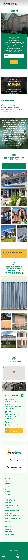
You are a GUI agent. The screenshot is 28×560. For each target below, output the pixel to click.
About (7, 479)
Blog (6, 489)
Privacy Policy (9, 546)
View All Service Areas (15, 430)
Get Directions (10, 408)
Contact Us (9, 529)
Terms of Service (18, 546)
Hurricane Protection (13, 516)
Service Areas (10, 534)
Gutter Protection (11, 505)
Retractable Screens (12, 510)
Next (13, 62)
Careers (8, 484)
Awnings (8, 508)
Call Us (10, 557)
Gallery (7, 486)
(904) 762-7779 (11, 425)
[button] (14, 372)
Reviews (7, 492)
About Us (8, 481)
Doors (7, 521)
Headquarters (12, 395)
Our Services (10, 500)
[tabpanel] (14, 206)
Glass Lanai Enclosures (13, 518)
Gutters (8, 502)
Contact (8, 527)
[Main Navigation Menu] (24, 3)
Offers (7, 494)
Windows (8, 513)
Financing (8, 532)
